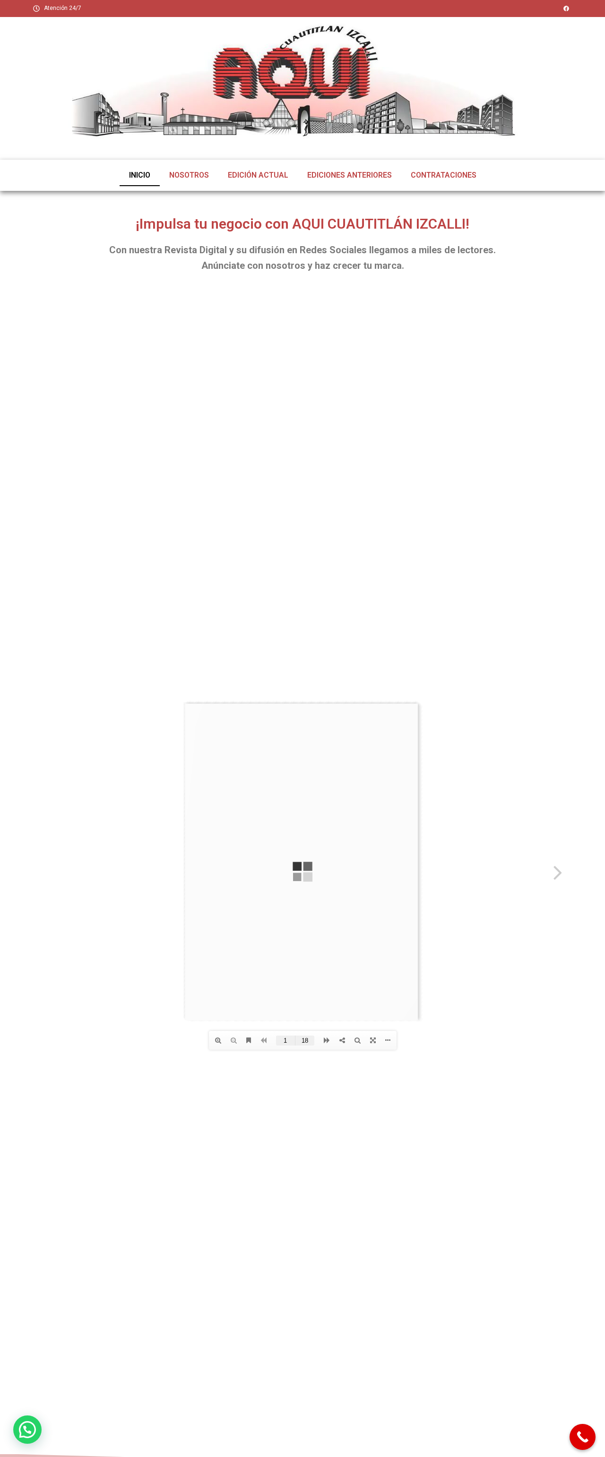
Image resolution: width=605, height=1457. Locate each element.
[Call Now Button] (583, 1437)
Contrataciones (443, 175)
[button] (27, 1429)
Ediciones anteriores (349, 175)
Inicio (139, 175)
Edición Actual (258, 175)
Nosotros (189, 175)
